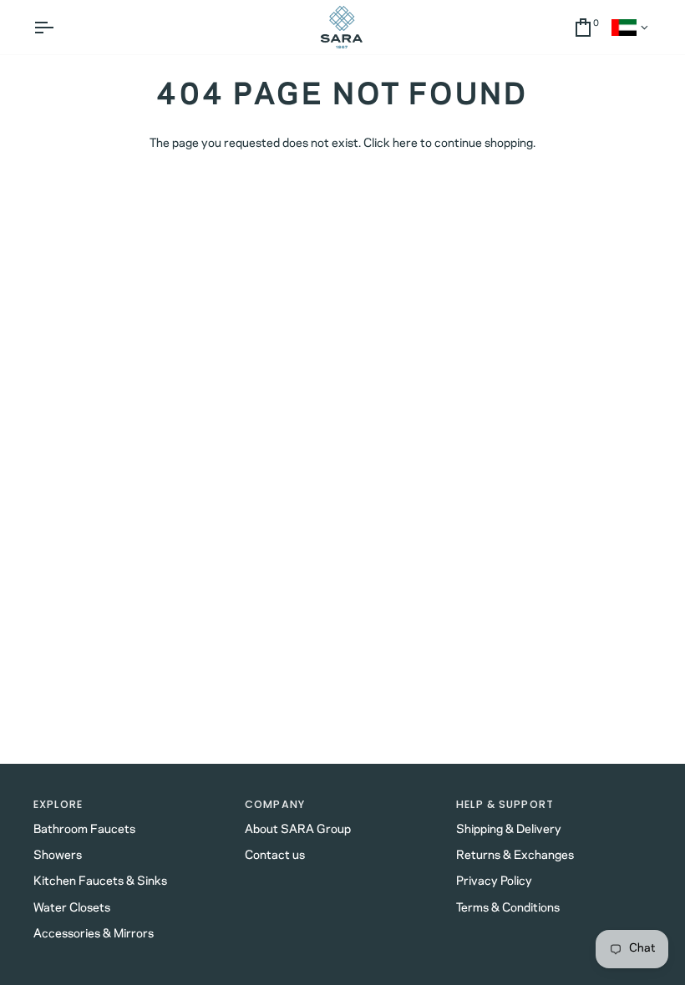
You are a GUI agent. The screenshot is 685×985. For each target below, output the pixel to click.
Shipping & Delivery (508, 830)
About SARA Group (298, 830)
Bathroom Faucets (84, 830)
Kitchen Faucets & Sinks (100, 881)
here (405, 143)
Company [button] (275, 804)
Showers (57, 855)
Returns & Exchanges (515, 855)
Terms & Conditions (508, 908)
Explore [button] (58, 804)
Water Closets (71, 908)
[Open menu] (58, 27)
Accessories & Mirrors (93, 934)
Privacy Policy (494, 881)
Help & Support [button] (505, 804)
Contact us (275, 855)
